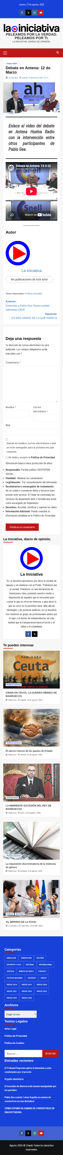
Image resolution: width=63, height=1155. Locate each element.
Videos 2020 (42, 985)
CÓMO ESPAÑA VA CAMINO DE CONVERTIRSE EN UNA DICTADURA (29, 1110)
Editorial (30, 965)
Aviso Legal (10, 1028)
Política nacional (14, 685)
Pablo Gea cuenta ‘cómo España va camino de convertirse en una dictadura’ (28, 1099)
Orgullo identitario (14, 1079)
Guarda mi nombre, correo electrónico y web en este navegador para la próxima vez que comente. (31, 447)
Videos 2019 (27, 985)
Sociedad (37, 293)
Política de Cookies (14, 1043)
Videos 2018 (12, 985)
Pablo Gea (12, 700)
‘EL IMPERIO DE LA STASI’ (21, 922)
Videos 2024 (12, 64)
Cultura (10, 914)
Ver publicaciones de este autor (29, 279)
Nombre (11, 407)
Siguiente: (34, 316)
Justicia (10, 971)
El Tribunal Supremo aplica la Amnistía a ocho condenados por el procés (28, 1070)
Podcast (42, 971)
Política (28, 293)
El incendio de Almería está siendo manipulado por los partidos (30, 1088)
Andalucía (11, 958)
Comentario (13, 362)
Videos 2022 (27, 991)
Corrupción (26, 958)
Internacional (12, 798)
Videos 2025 (27, 998)
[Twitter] (34, 634)
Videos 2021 (12, 991)
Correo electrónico (40, 409)
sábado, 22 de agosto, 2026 (31, 700)
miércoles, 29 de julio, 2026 (31, 926)
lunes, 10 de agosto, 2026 (30, 813)
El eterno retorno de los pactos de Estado (29, 750)
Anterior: (28, 305)
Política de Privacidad (43, 457)
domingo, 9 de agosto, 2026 (31, 871)
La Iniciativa (13, 78)
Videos (44, 978)
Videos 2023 (42, 991)
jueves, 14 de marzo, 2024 (32, 78)
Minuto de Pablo (26, 971)
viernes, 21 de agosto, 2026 (31, 755)
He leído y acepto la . (31, 457)
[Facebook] (28, 634)
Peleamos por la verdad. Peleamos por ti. (31, 36)
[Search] (58, 52)
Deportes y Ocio (14, 965)
